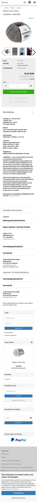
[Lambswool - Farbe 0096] (18, 32)
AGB (2, 471)
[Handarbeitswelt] (4, 2)
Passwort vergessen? (11, 335)
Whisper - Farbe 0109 (18, 362)
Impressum (4, 454)
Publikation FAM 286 (14, 196)
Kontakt (3, 457)
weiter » (18, 8)
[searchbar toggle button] (24, 2)
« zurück (12, 8)
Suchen (18, 396)
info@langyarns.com (9, 239)
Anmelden (18, 328)
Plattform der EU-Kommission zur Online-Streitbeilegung (17, 467)
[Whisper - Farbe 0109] (18, 352)
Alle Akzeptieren (18, 493)
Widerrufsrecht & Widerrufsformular (11, 464)
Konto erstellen (9, 332)
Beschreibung (8, 112)
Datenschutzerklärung (12, 489)
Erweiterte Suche (18, 400)
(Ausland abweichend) (22, 65)
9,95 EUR (18, 366)
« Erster (6, 8)
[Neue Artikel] (31, 342)
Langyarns (31, 18)
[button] (34, 52)
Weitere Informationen (18, 498)
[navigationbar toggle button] (34, 2)
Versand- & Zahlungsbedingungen (10, 460)
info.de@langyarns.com (9, 265)
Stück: (5, 82)
